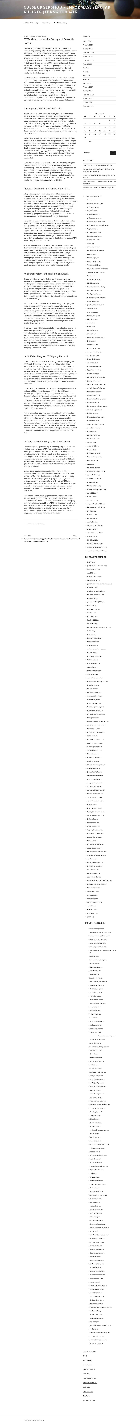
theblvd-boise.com (93, 439)
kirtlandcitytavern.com (96, 1238)
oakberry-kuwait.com (94, 757)
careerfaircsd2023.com (95, 533)
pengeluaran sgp (30, 291)
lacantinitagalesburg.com (95, 707)
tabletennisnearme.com (95, 902)
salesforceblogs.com (94, 261)
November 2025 (88, 56)
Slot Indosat (87, 1360)
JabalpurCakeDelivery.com (96, 272)
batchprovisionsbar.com (95, 862)
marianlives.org (92, 211)
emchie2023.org (92, 598)
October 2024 (87, 102)
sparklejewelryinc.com (96, 1083)
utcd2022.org (91, 605)
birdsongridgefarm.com (97, 1253)
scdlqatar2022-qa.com (94, 576)
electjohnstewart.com (96, 1300)
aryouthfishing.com (95, 1057)
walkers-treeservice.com (97, 1148)
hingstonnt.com (92, 229)
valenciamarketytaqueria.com (99, 1047)
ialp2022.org (91, 613)
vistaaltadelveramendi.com (98, 939)
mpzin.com (91, 323)
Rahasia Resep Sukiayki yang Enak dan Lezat (98, 165)
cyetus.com (91, 464)
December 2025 (88, 52)
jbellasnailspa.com (93, 819)
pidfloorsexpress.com (94, 218)
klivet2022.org (92, 616)
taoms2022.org (92, 623)
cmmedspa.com (94, 1202)
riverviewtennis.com (94, 877)
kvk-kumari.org (94, 1329)
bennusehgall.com (93, 642)
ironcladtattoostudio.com (97, 1086)
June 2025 (86, 72)
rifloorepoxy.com (94, 1126)
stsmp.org (90, 243)
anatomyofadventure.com (98, 1195)
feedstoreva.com (93, 891)
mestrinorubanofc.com (97, 1289)
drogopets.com (92, 895)
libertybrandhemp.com (96, 1264)
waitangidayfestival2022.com (97, 547)
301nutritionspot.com (96, 1242)
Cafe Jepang (46, 23)
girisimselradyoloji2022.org (96, 602)
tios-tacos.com (94, 1065)
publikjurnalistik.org (95, 1314)
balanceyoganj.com (93, 258)
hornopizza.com (94, 963)
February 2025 (88, 87)
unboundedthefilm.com (95, 203)
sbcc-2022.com (92, 500)
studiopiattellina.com (94, 768)
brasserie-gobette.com (94, 866)
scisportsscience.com (96, 1336)
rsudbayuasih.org (95, 1311)
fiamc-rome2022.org (94, 786)
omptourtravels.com (96, 1303)
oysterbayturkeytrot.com (97, 1101)
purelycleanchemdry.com (95, 305)
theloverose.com (95, 1007)
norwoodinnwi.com (95, 1267)
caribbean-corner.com (96, 1220)
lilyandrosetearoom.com (97, 1108)
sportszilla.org (91, 859)
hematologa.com (95, 971)
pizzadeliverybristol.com (95, 710)
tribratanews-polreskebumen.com (100, 1307)
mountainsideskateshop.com (99, 1235)
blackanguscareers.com (97, 1275)
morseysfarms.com (93, 873)
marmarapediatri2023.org (95, 594)
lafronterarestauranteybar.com (99, 1104)
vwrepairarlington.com (96, 929)
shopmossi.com (94, 1152)
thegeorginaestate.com (95, 830)
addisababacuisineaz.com (97, 1340)
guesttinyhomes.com (96, 978)
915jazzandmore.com (94, 797)
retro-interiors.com (93, 435)
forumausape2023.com (95, 525)
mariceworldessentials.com (96, 790)
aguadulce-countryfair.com (96, 801)
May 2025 (86, 75)
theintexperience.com (94, 200)
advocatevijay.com (93, 475)
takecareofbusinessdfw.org (96, 287)
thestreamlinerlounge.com (98, 1285)
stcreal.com (91, 326)
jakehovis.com (92, 804)
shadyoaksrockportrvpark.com (97, 681)
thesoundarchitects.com (97, 1184)
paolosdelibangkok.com (95, 837)
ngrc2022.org (91, 449)
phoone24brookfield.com (95, 844)
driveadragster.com (95, 967)
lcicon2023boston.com (95, 543)
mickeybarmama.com (94, 848)
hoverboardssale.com (94, 236)
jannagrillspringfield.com (95, 772)
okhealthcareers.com (94, 196)
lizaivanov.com (94, 974)
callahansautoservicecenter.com (98, 721)
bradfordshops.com (93, 467)
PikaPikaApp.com (93, 283)
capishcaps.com (92, 913)
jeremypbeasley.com (94, 381)
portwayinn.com (94, 1177)
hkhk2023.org (92, 515)
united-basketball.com (96, 1061)
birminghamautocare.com (95, 812)
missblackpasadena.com (97, 1039)
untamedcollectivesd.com (98, 1155)
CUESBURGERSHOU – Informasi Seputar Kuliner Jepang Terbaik (67, 9)
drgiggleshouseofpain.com (96, 388)
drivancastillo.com (95, 1199)
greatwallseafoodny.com (97, 1003)
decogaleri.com (92, 667)
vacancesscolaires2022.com (96, 551)
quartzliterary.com (93, 761)
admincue (42, 36)
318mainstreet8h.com (94, 750)
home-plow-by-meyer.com (98, 981)
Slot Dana (86, 1374)
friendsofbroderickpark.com (96, 765)
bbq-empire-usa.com (94, 888)
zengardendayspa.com (96, 1079)
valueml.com (91, 334)
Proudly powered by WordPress (33, 1420)
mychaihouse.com (93, 822)
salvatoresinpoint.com (94, 410)
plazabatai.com (92, 652)
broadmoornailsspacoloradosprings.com (102, 1036)
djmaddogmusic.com (96, 1180)
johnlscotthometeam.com (95, 417)
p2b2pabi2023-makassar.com (97, 566)
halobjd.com (91, 276)
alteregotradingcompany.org (96, 489)
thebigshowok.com (95, 996)
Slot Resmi (86, 1396)
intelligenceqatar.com (94, 279)
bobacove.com (92, 841)
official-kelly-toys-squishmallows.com (99, 880)
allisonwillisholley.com (96, 1170)
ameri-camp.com (93, 355)
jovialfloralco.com (93, 413)
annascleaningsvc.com (97, 1094)
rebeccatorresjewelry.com (95, 337)
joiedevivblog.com (95, 1256)
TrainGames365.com (94, 265)
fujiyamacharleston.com (95, 775)
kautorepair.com (92, 689)
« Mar (89, 141)
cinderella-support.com (94, 366)
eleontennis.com (92, 460)
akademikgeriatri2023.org (96, 591)
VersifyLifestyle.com (94, 294)
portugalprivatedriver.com (95, 732)
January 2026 (87, 49)
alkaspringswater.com (94, 747)
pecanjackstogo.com (96, 1076)
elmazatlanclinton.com (94, 696)
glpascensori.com (95, 1123)
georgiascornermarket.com (96, 725)
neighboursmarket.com (97, 1271)
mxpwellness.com (95, 1159)
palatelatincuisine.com (96, 985)
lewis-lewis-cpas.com (94, 457)
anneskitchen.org (95, 1043)
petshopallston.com (95, 1025)
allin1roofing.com (95, 1188)
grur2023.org (91, 511)
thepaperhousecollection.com (99, 1166)
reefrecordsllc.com (95, 1050)
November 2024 (88, 98)
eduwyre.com (91, 431)
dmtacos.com (94, 956)
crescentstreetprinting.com (98, 960)
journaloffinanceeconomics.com (100, 1325)
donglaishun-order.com (94, 783)
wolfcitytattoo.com (95, 1097)
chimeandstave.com (96, 999)
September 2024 (88, 106)
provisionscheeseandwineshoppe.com (99, 584)
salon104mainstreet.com (95, 743)
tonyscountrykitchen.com (95, 815)
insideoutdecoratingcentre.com (97, 406)
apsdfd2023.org (92, 522)
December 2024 (88, 94)
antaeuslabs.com (93, 301)
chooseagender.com (94, 232)
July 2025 (86, 68)
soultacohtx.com (92, 909)
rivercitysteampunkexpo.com (99, 1227)
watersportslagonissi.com (95, 424)
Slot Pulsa (86, 1387)
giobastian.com (94, 1119)
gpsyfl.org (90, 917)
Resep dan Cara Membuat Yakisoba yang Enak (98, 187)
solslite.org (92, 1173)
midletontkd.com (95, 1206)
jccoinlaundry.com (93, 685)
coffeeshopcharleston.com (96, 739)
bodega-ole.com (94, 1282)
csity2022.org (91, 634)
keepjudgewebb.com (96, 1191)
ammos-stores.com (95, 1246)
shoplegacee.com (93, 312)
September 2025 (88, 60)
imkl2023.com (92, 529)
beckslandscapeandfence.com (99, 936)
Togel (85, 1356)
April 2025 (86, 79)
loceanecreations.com (96, 1249)
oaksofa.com (91, 906)
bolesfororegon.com (96, 1278)
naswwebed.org (92, 482)
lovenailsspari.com (93, 754)
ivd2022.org (91, 631)
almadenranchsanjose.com (96, 471)
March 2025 (87, 83)
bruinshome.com (95, 1090)
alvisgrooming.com (93, 826)
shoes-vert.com (92, 674)
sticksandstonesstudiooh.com (99, 1144)
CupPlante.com (92, 319)
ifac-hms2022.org (93, 620)
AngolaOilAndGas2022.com (96, 504)
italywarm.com (94, 1322)
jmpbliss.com (91, 341)
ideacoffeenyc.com (93, 699)
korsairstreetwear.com (96, 1021)
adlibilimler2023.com (94, 478)
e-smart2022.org (92, 446)
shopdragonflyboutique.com (96, 855)
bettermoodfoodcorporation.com (98, 225)
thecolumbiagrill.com (94, 580)
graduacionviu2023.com (97, 1072)
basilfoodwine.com (95, 1213)
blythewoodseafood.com (95, 833)
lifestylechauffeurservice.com (97, 399)
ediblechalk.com (92, 898)
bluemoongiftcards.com (97, 1224)
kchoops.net (93, 1231)
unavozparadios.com (94, 670)
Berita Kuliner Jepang (30, 23)
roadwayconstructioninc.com (96, 851)
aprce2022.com (92, 493)
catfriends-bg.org (93, 207)
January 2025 (87, 91)
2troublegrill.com (94, 1137)
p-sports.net (93, 1018)
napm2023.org (92, 518)
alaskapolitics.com (93, 239)
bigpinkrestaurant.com (94, 370)
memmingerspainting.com (96, 377)
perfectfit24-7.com (93, 728)
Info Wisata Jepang (60, 23)
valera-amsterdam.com (97, 1260)
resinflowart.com (95, 1014)
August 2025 (87, 64)
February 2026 (88, 45)
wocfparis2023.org (93, 569)
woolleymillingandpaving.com (99, 1130)
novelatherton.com (95, 1293)
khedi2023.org (92, 587)
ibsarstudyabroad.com (94, 638)
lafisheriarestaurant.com (95, 794)
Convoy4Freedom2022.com (96, 507)
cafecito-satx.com (95, 1068)
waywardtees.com (93, 214)
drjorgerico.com (92, 344)
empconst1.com (92, 363)
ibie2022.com (91, 496)
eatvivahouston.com (96, 992)
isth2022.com (91, 562)
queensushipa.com (93, 348)
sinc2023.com (92, 573)
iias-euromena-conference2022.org (99, 627)
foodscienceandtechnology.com (99, 1332)
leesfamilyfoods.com (94, 453)
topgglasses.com (95, 1032)
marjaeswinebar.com (94, 692)
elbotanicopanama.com (95, 678)
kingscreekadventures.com (96, 297)
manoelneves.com (93, 247)
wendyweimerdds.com (94, 352)
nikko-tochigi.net (94, 1217)
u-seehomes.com (93, 420)
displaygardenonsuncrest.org (96, 884)
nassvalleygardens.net (96, 1296)
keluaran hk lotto (89, 1400)
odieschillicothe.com (94, 703)
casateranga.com (95, 1141)
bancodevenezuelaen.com (96, 221)
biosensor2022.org (93, 609)
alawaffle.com (94, 1054)
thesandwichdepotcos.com (96, 384)
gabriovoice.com (94, 1010)
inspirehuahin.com (93, 373)
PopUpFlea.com (92, 330)
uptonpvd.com (94, 1133)
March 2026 (87, 41)
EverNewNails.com (93, 402)
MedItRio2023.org (93, 540)
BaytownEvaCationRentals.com (97, 269)
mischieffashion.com (94, 428)
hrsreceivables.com (93, 359)
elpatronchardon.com (94, 779)
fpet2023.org (91, 442)
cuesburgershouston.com (97, 947)
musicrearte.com (93, 870)
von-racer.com (92, 736)
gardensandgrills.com (96, 1209)
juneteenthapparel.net (96, 1318)
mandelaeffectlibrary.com (95, 250)
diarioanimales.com (93, 663)
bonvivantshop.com (93, 316)
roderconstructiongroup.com (96, 649)
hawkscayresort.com (94, 656)
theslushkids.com (95, 1115)
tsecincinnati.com (93, 645)
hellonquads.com (92, 660)
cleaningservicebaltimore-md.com (100, 932)
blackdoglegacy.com (96, 989)
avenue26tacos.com (96, 1029)
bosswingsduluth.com (94, 808)
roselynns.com (92, 254)
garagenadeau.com (93, 395)
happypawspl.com (93, 718)
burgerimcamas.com (96, 1343)
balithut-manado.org (94, 486)
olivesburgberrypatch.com (98, 1112)
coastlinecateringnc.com (97, 943)
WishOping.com (92, 308)
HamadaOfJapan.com (94, 290)
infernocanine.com (95, 1162)
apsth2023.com (92, 536)
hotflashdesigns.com (94, 392)
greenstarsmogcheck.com (96, 714)
